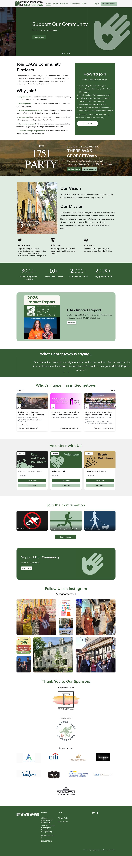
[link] (32, 413)
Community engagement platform (95, 850)
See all (113, 390)
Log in (96, 4)
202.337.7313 (46, 841)
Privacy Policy (63, 818)
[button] (62, 54)
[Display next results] (115, 405)
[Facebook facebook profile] (98, 812)
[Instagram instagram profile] (93, 812)
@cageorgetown (66, 593)
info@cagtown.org (47, 836)
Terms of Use (63, 822)
